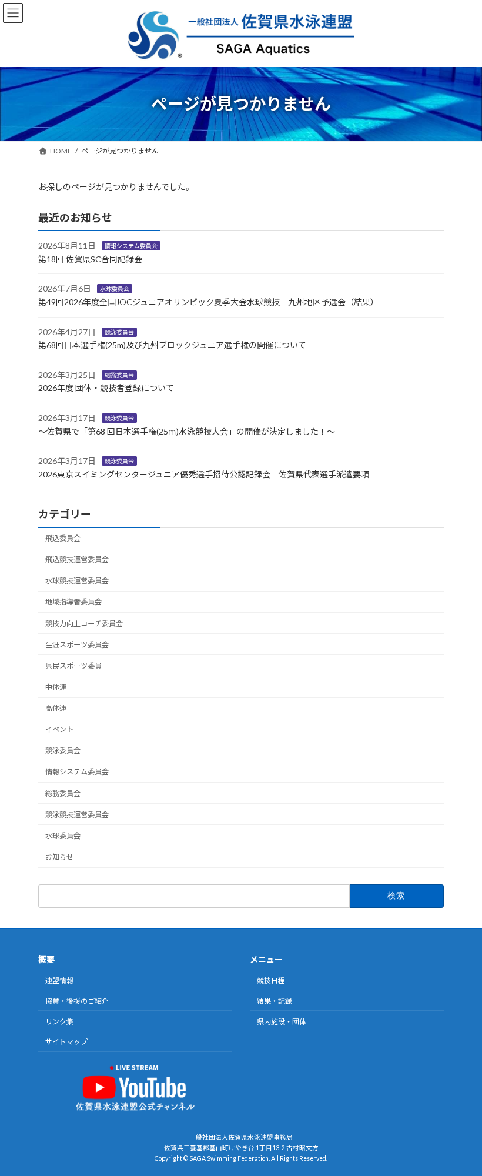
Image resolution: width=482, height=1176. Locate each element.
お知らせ (59, 857)
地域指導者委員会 (73, 601)
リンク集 (59, 1021)
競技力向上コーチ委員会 (84, 623)
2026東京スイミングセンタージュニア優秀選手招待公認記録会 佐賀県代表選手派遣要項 (203, 474)
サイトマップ (66, 1041)
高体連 (55, 708)
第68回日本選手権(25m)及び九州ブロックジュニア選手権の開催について (172, 345)
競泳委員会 (119, 331)
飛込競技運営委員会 (77, 559)
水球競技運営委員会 (77, 580)
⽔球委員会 (114, 288)
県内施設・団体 (281, 1021)
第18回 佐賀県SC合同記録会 (90, 259)
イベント (59, 729)
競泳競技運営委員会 (77, 814)
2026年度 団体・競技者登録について (106, 388)
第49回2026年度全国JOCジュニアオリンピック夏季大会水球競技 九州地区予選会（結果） (208, 302)
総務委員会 (119, 375)
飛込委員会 (63, 538)
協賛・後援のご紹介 (77, 1000)
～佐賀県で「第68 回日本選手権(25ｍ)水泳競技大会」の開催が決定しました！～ (186, 431)
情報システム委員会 (131, 245)
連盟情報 (59, 980)
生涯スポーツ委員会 (77, 644)
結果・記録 (274, 1000)
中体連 (55, 687)
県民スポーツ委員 (73, 666)
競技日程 (271, 980)
